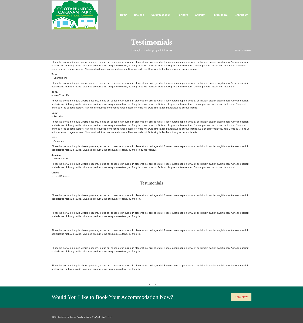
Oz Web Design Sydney (102, 317)
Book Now (241, 296)
